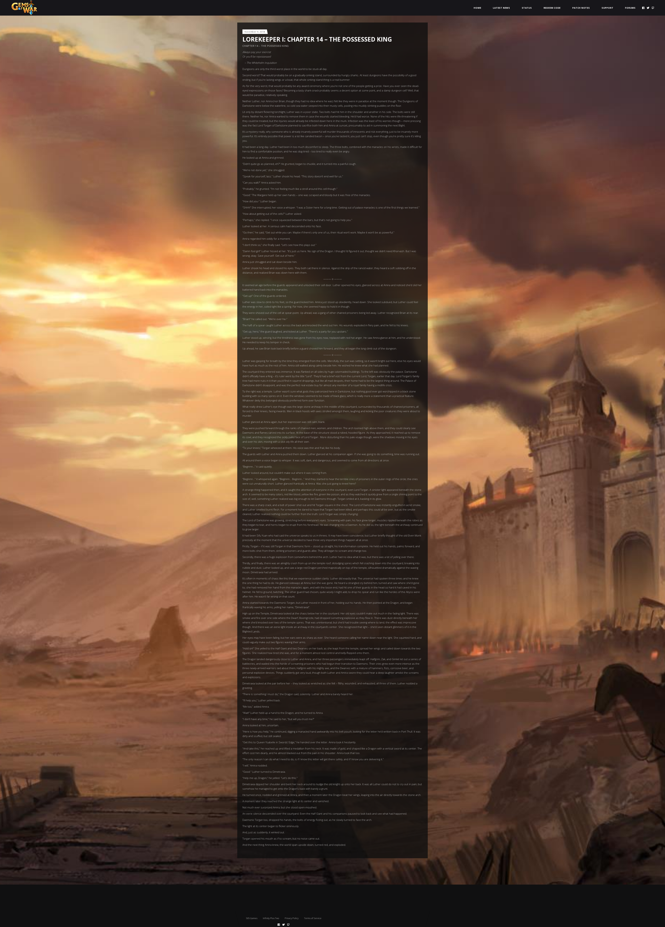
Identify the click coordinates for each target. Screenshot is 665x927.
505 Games (251, 918)
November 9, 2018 (255, 31)
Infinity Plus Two (271, 918)
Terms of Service (312, 918)
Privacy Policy (292, 918)
